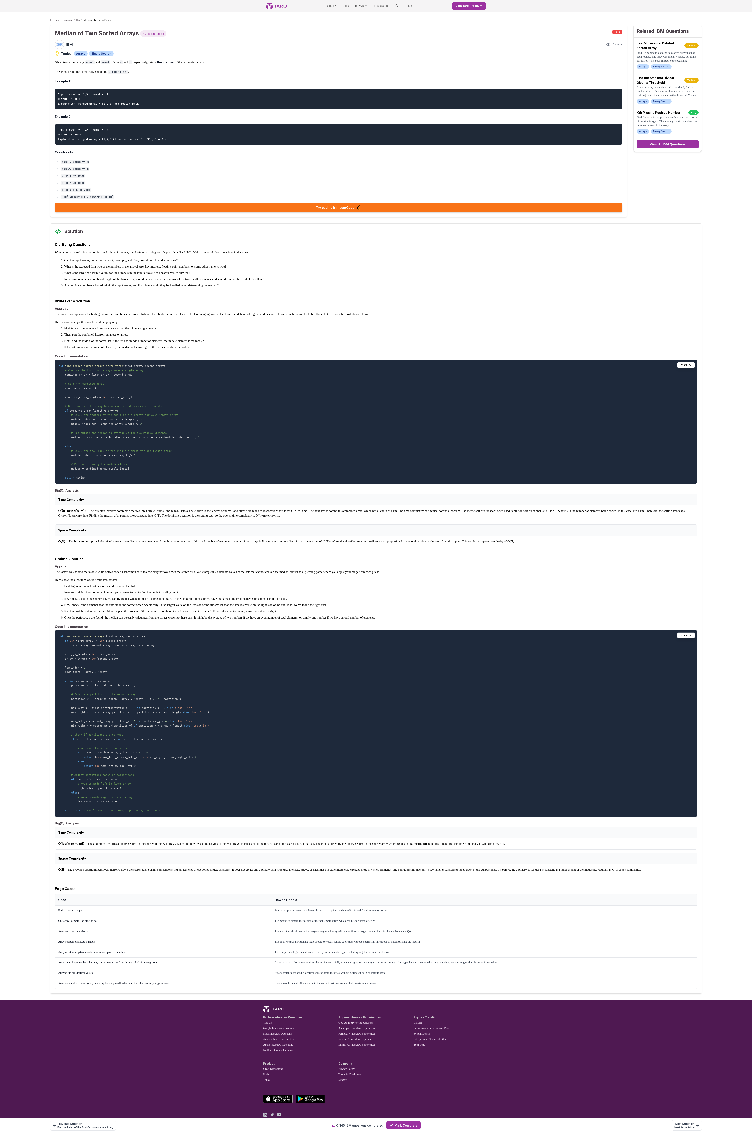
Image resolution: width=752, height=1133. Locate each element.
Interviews (361, 5)
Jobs (346, 5)
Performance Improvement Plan (431, 1028)
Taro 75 (267, 1022)
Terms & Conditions (349, 1074)
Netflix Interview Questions (278, 1050)
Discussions (381, 5)
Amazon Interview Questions (279, 1039)
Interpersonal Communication (430, 1039)
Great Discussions (273, 1069)
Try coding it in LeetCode (335, 208)
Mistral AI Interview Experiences (356, 1044)
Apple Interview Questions (278, 1044)
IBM (78, 20)
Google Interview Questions (278, 1028)
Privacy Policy (346, 1069)
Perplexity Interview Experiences (356, 1033)
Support (342, 1079)
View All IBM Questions (668, 144)
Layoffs (418, 1022)
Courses (332, 5)
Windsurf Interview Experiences (356, 1039)
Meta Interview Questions (277, 1033)
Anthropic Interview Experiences (356, 1028)
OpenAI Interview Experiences (355, 1022)
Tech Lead (419, 1044)
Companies (68, 20)
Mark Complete (405, 1125)
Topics (266, 1079)
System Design (422, 1033)
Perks (266, 1074)
